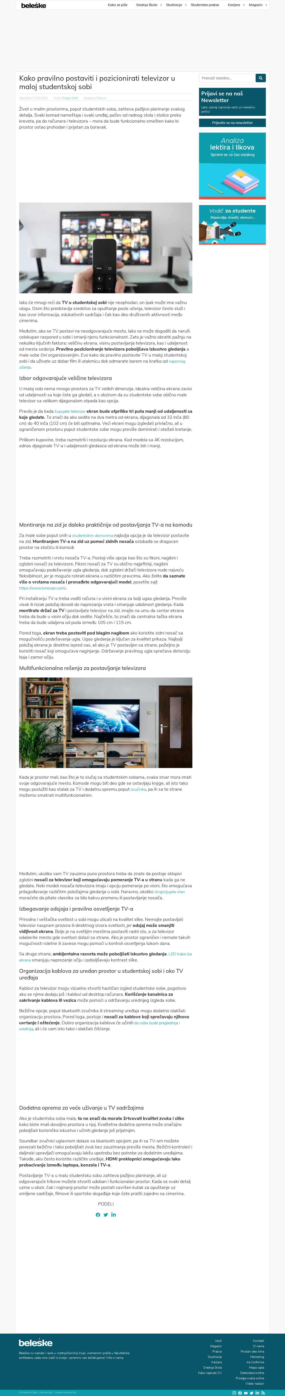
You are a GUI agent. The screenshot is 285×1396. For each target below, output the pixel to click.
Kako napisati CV (210, 1373)
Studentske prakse (205, 5)
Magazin (256, 5)
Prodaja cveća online (250, 1378)
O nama (258, 1346)
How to (101, 98)
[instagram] (234, 1393)
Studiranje (174, 5)
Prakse (217, 1351)
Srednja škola (146, 5)
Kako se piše (117, 5)
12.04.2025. (41, 98)
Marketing (257, 1357)
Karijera (234, 5)
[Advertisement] (142, 38)
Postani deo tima (252, 1351)
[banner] (232, 224)
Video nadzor (255, 1384)
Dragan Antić (70, 98)
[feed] (263, 1393)
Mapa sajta (256, 1367)
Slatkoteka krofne (252, 1373)
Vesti (218, 1341)
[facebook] (98, 1214)
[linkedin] (113, 1214)
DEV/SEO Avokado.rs (65, 1392)
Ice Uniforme (255, 1362)
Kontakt (258, 1341)
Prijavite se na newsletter (232, 122)
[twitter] (105, 1214)
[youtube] (246, 1393)
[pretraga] (261, 78)
